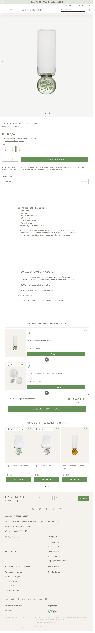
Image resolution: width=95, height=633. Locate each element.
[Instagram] (33, 509)
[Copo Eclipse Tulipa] (47, 445)
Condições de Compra (13, 590)
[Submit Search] (62, 9)
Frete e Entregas (11, 581)
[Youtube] (60, 508)
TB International (54, 556)
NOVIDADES (25, 10)
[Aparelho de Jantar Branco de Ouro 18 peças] (15, 376)
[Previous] (46, 113)
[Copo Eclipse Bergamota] (19, 445)
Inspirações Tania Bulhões (57, 561)
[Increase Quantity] (15, 159)
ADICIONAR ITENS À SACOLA (46, 409)
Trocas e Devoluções (13, 577)
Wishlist (68, 6)
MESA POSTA (36, 10)
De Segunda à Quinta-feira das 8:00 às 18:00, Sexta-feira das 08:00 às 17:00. (33, 522)
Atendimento (77, 6)
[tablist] (47, 486)
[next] (90, 61)
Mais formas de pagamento (14, 141)
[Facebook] (46, 508)
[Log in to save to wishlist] (85, 330)
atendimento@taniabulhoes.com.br (18, 526)
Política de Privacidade (13, 586)
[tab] (45, 486)
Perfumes (8, 547)
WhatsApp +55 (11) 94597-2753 (17, 531)
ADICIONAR (18, 479)
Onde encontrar (54, 551)
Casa (7, 542)
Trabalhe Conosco (55, 572)
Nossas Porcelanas (55, 547)
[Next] (49, 113)
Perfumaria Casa (11, 551)
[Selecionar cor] (28, 333)
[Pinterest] (53, 508)
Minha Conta (86, 6)
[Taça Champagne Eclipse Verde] (15, 343)
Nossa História (53, 542)
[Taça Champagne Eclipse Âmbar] (75, 445)
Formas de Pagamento (13, 572)
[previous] (2, 61)
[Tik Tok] (40, 508)
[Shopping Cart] (88, 9)
